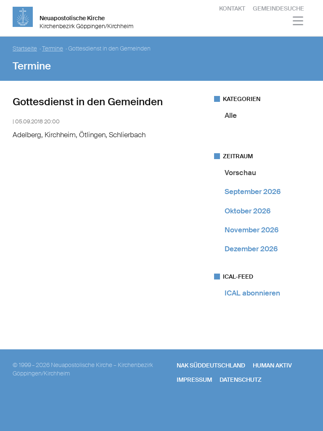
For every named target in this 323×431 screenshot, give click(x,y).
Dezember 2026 (251, 248)
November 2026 (251, 229)
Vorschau (240, 172)
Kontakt (232, 8)
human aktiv (272, 365)
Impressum (194, 379)
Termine (52, 48)
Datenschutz (241, 379)
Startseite (25, 48)
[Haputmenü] (298, 22)
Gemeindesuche (278, 8)
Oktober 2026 (247, 211)
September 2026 (253, 191)
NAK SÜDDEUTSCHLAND (211, 365)
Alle (231, 115)
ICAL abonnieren (252, 293)
